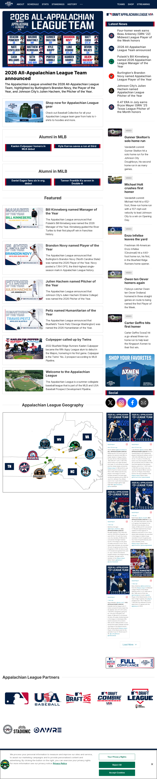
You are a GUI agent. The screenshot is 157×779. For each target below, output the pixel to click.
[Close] (152, 764)
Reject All (116, 765)
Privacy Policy (60, 763)
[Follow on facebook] (132, 402)
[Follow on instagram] (121, 402)
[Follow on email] (143, 402)
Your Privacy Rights (116, 757)
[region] (78, 764)
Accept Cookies (117, 772)
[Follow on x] (110, 402)
